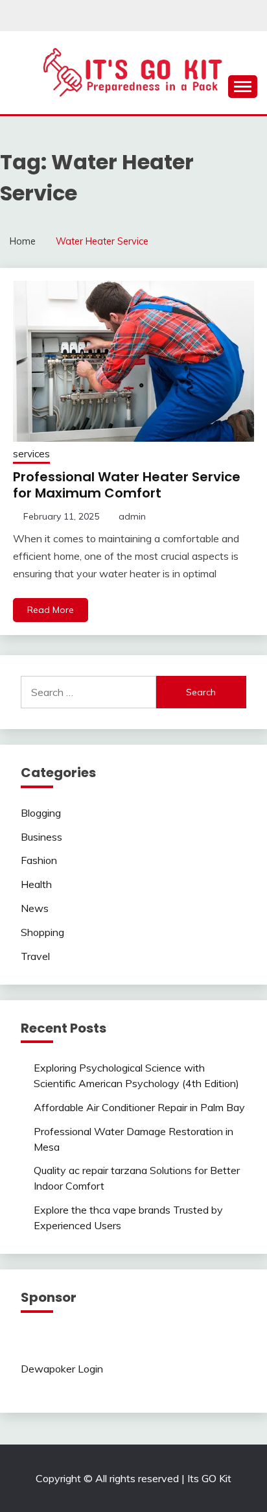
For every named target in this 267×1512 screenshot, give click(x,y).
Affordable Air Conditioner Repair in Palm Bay (139, 1107)
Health (36, 884)
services (31, 454)
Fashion (39, 860)
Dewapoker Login (62, 1368)
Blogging (41, 812)
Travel (35, 956)
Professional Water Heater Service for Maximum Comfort (126, 485)
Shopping (42, 932)
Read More (50, 610)
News (35, 908)
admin (132, 516)
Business (41, 836)
